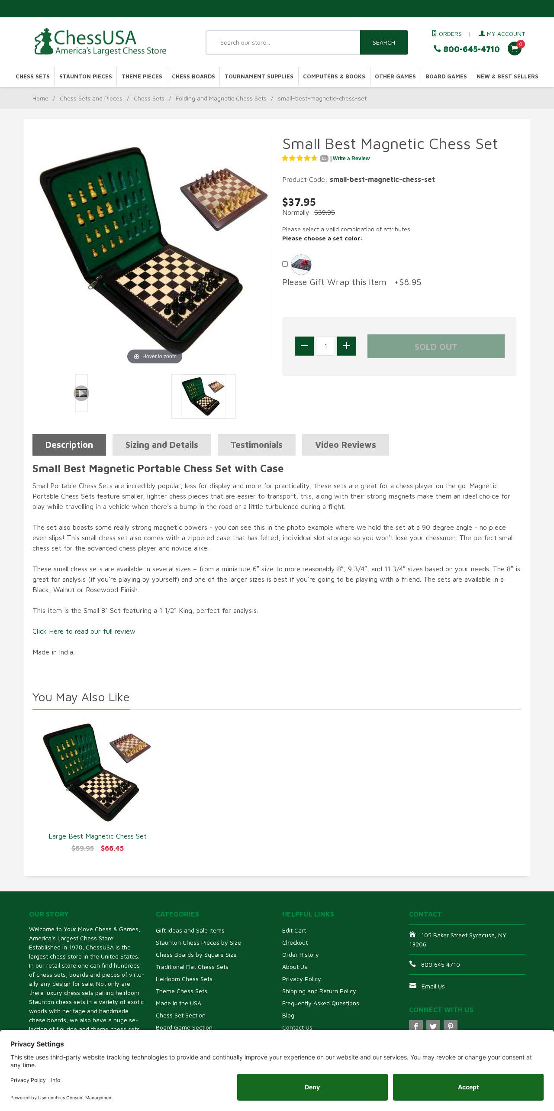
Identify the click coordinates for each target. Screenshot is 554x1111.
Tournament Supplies (259, 76)
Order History (300, 954)
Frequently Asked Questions (320, 1003)
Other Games (395, 76)
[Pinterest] (450, 1027)
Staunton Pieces (85, 76)
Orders (449, 33)
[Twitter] (433, 1027)
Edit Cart (294, 930)
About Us (294, 966)
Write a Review (351, 158)
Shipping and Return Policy (319, 990)
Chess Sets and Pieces (91, 98)
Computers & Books (334, 76)
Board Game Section (184, 1027)
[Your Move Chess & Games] (108, 42)
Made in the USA (178, 1003)
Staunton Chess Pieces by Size (198, 942)
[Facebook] (416, 1027)
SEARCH (384, 42)
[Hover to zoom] (155, 249)
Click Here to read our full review (83, 631)
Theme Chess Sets (181, 990)
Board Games (446, 76)
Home (40, 98)
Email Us (433, 986)
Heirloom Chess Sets (184, 978)
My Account (505, 33)
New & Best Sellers (507, 76)
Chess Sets (33, 76)
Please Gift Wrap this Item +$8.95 (351, 282)
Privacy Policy (301, 978)
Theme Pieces (142, 76)
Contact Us (297, 1027)
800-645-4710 (470, 49)
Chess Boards (193, 76)
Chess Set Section (181, 1015)
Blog (288, 1015)
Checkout (295, 942)
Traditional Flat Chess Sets (192, 966)
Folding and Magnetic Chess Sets (221, 98)
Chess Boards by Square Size (196, 954)
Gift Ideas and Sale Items (190, 930)
